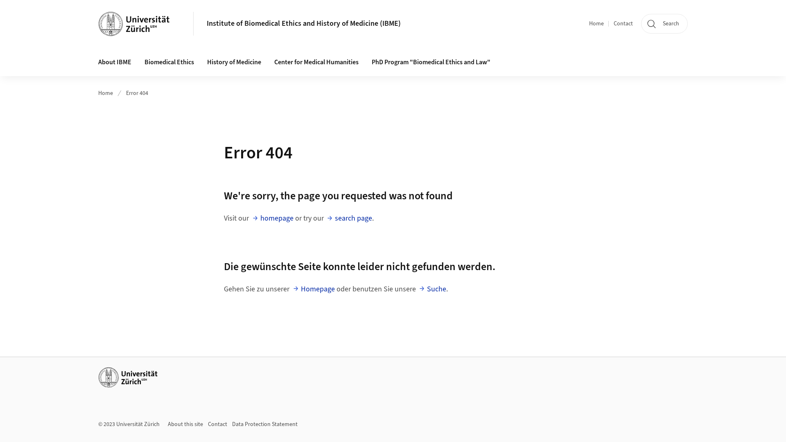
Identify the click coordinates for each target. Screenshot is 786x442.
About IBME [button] (114, 62)
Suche (436, 289)
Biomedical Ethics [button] (169, 62)
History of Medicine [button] (234, 62)
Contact (623, 24)
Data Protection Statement (265, 424)
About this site (185, 424)
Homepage (318, 289)
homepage (277, 218)
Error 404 (137, 93)
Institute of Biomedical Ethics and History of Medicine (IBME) (304, 23)
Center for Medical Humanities (316, 62)
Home (596, 24)
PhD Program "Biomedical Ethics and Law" (431, 62)
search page (353, 218)
